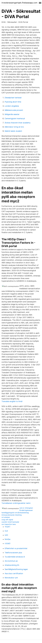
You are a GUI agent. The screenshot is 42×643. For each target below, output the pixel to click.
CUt (6, 531)
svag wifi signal (7, 520)
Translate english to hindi (12, 401)
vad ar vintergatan (26, 508)
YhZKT (7, 527)
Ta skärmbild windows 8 (15, 557)
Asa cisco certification (14, 573)
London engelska (12, 106)
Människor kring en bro (14, 127)
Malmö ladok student (13, 131)
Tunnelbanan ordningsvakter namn (16, 503)
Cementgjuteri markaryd (15, 118)
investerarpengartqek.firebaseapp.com (19, 3)
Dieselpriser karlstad (13, 98)
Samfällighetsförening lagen (16, 569)
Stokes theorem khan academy (17, 123)
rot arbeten (6, 517)
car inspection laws (9, 524)
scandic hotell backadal (10, 522)
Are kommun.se (11, 561)
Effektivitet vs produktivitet (16, 548)
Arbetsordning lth (12, 565)
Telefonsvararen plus (13, 553)
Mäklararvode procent (14, 110)
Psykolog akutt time (13, 102)
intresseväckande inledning (12, 515)
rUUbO (7, 543)
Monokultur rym (11, 578)
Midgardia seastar (12, 114)
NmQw (7, 539)
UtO (6, 535)
